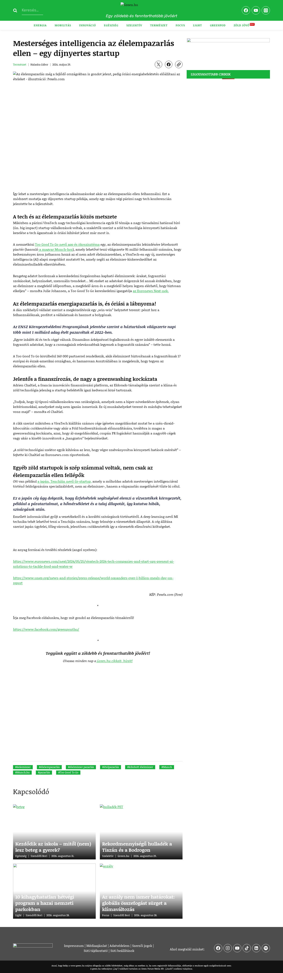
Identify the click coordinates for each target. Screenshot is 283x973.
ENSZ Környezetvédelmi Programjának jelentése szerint (68, 326)
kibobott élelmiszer (140, 767)
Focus (180, 25)
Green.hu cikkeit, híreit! (114, 660)
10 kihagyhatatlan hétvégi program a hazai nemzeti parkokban (44, 903)
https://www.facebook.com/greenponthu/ (46, 629)
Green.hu (123, 856)
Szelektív (134, 25)
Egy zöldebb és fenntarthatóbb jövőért (141, 15)
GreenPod (218, 25)
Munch (166, 767)
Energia (40, 25)
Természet (159, 25)
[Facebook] (246, 10)
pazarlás (44, 772)
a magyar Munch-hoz (55, 249)
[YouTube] (256, 10)
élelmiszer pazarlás (81, 767)
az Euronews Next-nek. (151, 290)
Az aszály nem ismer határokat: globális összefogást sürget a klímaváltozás (138, 903)
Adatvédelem (119, 945)
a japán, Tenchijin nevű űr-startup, (64, 481)
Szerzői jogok (142, 945)
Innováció (87, 25)
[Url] (179, 64)
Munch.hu (22, 772)
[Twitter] (158, 64)
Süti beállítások (122, 950)
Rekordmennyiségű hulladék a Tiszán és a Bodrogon (137, 847)
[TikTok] (247, 948)
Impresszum (74, 945)
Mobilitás (63, 25)
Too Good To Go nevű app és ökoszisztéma (67, 244)
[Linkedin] (256, 948)
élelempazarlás (49, 767)
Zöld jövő (241, 25)
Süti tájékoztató (96, 950)
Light (197, 25)
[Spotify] (266, 948)
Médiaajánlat (96, 945)
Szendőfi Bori (39, 856)
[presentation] (54, 831)
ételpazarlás (110, 767)
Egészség (111, 25)
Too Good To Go (68, 772)
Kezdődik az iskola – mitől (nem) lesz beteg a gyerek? (53, 847)
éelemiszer (23, 767)
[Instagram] (266, 10)
